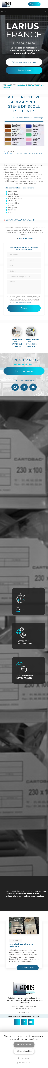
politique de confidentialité (23, 302)
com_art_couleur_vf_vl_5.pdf (21, 220)
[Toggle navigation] (45, 4)
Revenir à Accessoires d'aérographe (30, 118)
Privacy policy (25, 1063)
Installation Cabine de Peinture (21, 945)
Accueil (4, 84)
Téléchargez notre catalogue (24, 62)
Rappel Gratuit (34, 4)
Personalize (25, 1058)
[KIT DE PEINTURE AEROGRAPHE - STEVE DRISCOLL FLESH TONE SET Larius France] (24, 135)
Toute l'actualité (27, 968)
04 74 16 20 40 (25, 43)
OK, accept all (25, 1044)
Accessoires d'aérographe (33, 84)
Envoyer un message (24, 371)
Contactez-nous (24, 70)
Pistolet (21, 84)
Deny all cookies (24, 1051)
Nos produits (12, 84)
